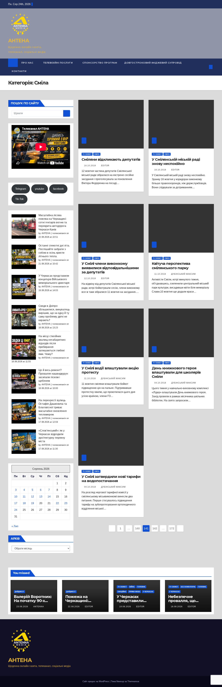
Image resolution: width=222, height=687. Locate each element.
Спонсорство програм (99, 62)
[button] (205, 67)
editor (89, 606)
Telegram (20, 188)
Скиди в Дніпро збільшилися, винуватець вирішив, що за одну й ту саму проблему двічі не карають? (54, 313)
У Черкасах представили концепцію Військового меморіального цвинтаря (54, 279)
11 (24, 496)
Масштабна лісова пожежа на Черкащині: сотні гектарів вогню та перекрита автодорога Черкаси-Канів (53, 222)
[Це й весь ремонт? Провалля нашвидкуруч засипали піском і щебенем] (24, 381)
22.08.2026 (74, 606)
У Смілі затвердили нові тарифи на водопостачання (111, 478)
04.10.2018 (160, 383)
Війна (131, 587)
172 (171, 528)
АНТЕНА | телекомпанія (54, 233)
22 (57, 503)
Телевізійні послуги (58, 62)
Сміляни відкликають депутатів (111, 159)
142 (154, 528)
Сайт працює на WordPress (96, 681)
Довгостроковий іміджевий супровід (153, 62)
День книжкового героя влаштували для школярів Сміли (176, 372)
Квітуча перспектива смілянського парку (171, 265)
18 (24, 503)
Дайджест (19, 591)
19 (32, 503)
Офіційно (122, 591)
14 (49, 496)
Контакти (19, 71)
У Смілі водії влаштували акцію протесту (110, 370)
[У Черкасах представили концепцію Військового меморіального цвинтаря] (24, 286)
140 (137, 528)
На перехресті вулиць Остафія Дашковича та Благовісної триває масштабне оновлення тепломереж (53, 407)
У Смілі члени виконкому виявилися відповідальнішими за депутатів (110, 267)
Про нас (27, 62)
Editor (105, 165)
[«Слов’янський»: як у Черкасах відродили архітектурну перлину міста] (24, 441)
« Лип (15, 526)
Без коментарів (188, 587)
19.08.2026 (125, 606)
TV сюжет (87, 154)
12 (32, 496)
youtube (39, 188)
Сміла (96, 154)
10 (15, 496)
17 (15, 503)
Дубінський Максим (183, 274)
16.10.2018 (90, 165)
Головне (141, 587)
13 (40, 496)
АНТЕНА (18, 41)
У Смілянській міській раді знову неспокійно (176, 161)
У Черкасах (148, 591)
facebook (58, 188)
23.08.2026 (22, 606)
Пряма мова (134, 591)
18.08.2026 (177, 606)
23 (65, 503)
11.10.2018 (160, 274)
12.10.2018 (90, 278)
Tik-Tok (19, 199)
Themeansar (133, 681)
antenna (38, 606)
